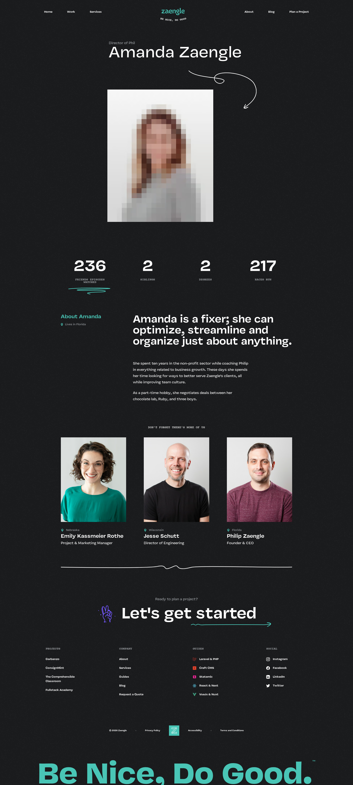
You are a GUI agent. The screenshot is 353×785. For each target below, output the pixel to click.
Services (96, 11)
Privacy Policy (152, 730)
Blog (271, 11)
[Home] (173, 12)
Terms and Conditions (232, 730)
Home (48, 11)
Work (71, 11)
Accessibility (195, 730)
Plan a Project (299, 11)
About (249, 11)
